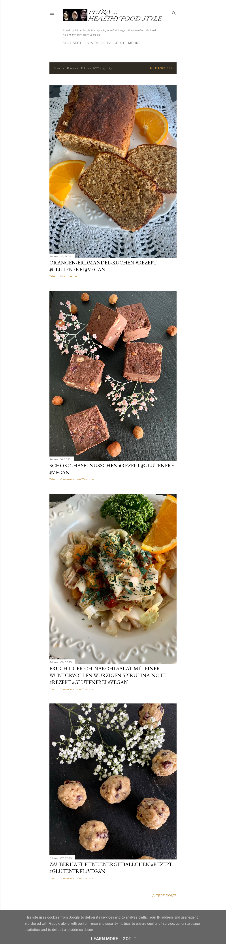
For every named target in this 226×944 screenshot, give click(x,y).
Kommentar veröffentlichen (77, 479)
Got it (129, 938)
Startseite (72, 43)
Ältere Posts (164, 896)
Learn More (104, 938)
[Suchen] (174, 12)
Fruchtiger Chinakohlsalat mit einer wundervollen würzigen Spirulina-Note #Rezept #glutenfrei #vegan (107, 675)
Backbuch (116, 43)
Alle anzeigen (161, 68)
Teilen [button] (52, 276)
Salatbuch (94, 43)
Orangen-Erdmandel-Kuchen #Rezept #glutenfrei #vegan (103, 266)
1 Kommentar (68, 276)
